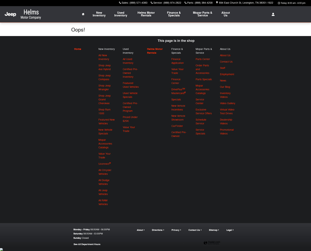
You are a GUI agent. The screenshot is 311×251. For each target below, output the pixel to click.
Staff (222, 68)
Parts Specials (204, 79)
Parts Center (203, 59)
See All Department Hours (87, 244)
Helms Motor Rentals (146, 14)
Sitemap (213, 230)
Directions (157, 230)
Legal (229, 230)
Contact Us (226, 61)
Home (77, 49)
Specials (176, 99)
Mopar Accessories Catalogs (105, 143)
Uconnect (104, 163)
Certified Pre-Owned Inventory (130, 73)
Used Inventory (120, 14)
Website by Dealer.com (212, 243)
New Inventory (99, 14)
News (223, 80)
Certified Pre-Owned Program (130, 107)
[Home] (10, 14)
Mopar (202, 14)
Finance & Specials (174, 14)
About (225, 14)
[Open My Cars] (272, 14)
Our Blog (225, 86)
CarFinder (177, 126)
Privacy (175, 230)
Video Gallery (227, 103)
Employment (227, 74)
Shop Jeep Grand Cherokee (104, 99)
